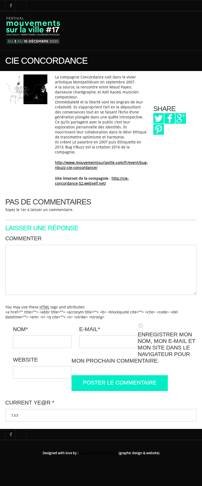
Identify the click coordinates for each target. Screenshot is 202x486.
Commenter (23, 238)
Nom (20, 329)
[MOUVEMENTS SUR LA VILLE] (33, 31)
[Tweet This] (158, 118)
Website (25, 360)
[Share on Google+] (180, 118)
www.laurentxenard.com (99, 452)
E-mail (89, 329)
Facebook (10, 5)
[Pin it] (158, 129)
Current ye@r (29, 402)
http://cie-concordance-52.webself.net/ (92, 181)
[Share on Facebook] (169, 118)
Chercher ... (21, 5)
